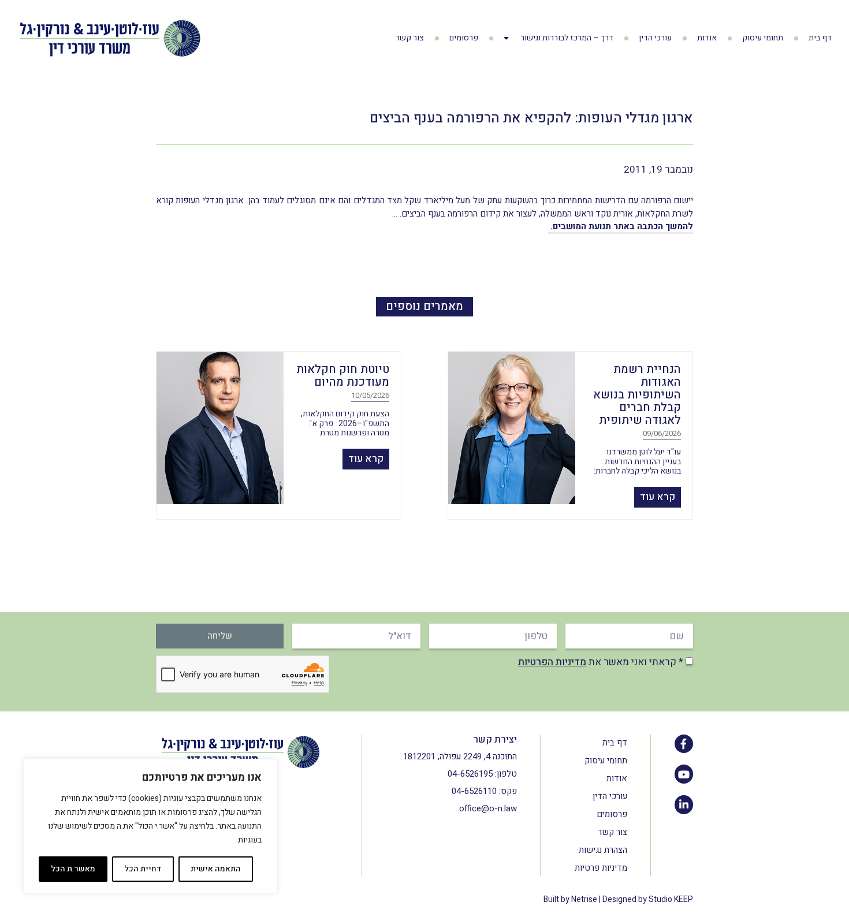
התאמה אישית (216, 869)
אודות (707, 38)
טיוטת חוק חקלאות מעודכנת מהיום (342, 375)
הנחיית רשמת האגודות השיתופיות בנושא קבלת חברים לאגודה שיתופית (637, 394)
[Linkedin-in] (684, 804)
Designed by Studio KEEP (647, 899)
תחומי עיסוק (762, 38)
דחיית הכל (143, 869)
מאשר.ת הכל (73, 869)
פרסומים (463, 38)
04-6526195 (470, 773)
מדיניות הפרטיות (552, 662)
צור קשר (410, 38)
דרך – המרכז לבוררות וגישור (566, 38)
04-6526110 (474, 791)
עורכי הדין (655, 38)
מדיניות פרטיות (601, 868)
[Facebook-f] (684, 744)
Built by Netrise (570, 899)
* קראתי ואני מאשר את (600, 662)
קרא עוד (657, 497)
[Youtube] (684, 774)
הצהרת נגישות (603, 850)
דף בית (820, 38)
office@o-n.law (488, 808)
